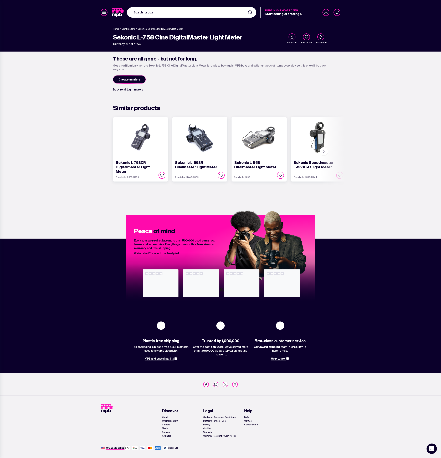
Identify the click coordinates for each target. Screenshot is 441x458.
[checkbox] (306, 36)
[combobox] (191, 12)
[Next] (324, 151)
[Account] (325, 12)
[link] (118, 12)
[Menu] (104, 12)
